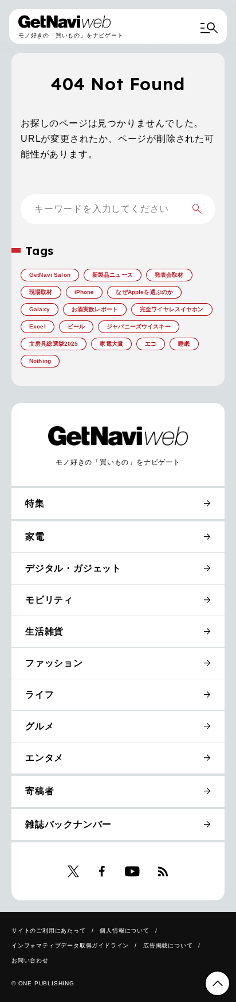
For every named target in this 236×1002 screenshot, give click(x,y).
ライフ (39, 694)
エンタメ (44, 758)
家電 (35, 536)
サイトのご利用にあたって (48, 930)
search (197, 209)
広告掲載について (167, 945)
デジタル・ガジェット (73, 568)
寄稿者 (39, 791)
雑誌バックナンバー (68, 824)
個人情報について (124, 930)
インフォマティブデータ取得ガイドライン (70, 945)
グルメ (39, 726)
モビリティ (49, 600)
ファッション (54, 663)
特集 (35, 503)
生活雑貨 (44, 631)
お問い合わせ (30, 960)
